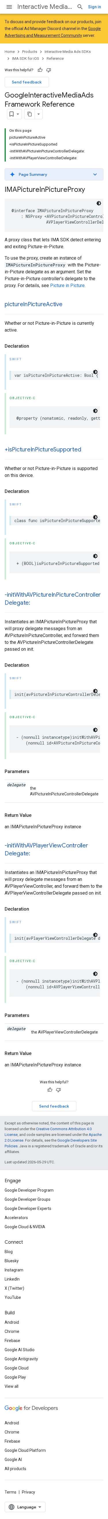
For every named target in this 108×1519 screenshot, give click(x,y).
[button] (54, 174)
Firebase (12, 1340)
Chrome (12, 1331)
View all (11, 1386)
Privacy (28, 1492)
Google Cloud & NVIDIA (25, 1227)
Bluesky (12, 1261)
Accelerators (16, 1217)
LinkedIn (12, 1279)
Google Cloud (17, 1368)
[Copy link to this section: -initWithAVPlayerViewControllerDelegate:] (36, 854)
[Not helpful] (48, 70)
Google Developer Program (29, 1190)
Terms (10, 1492)
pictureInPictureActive (33, 304)
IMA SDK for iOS (25, 58)
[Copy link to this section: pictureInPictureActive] (68, 304)
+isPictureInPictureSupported (43, 449)
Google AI (13, 1459)
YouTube (13, 1297)
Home (10, 51)
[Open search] (80, 6)
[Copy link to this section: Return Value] (37, 815)
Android (12, 1322)
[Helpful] (40, 70)
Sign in (94, 7)
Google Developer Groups (27, 1199)
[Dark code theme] (98, 203)
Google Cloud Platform (25, 1450)
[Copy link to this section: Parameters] (35, 771)
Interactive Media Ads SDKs (44, 7)
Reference (55, 58)
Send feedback (27, 82)
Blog (9, 1251)
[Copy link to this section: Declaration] (35, 346)
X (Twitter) (14, 1288)
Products (29, 51)
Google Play (15, 1377)
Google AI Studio (20, 1349)
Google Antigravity (21, 1359)
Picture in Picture (67, 285)
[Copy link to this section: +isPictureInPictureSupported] (86, 450)
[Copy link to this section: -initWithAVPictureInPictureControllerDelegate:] (36, 603)
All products (15, 1468)
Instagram (14, 1270)
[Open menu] (9, 7)
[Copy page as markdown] (29, 114)
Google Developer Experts (28, 1208)
